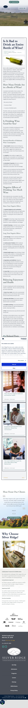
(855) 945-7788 (9, 640)
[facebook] (3, 647)
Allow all (14, 364)
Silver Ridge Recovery (9, 696)
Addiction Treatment (12, 52)
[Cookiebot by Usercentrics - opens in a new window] (21, 339)
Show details (21, 360)
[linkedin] (6, 647)
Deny (14, 368)
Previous (6, 477)
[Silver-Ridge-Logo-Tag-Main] (5, 5)
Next (23, 477)
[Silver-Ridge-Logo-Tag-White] (14, 648)
